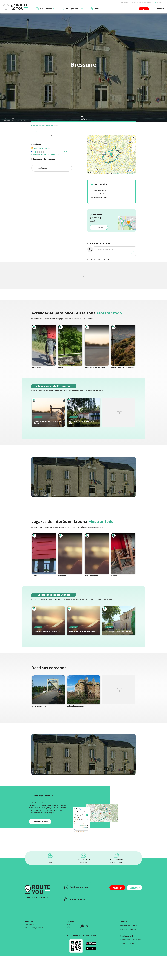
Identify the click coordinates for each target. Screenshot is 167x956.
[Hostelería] (70, 553)
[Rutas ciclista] (44, 345)
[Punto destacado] (97, 553)
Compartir (37, 135)
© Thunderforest (116, 173)
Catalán (65, 152)
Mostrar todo (109, 313)
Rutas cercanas (98, 227)
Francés (34, 154)
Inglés (40, 154)
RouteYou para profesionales (141, 3)
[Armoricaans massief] (48, 689)
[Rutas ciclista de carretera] (97, 345)
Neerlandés (55, 154)
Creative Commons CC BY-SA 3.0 (19, 120)
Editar (50, 135)
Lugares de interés (36, 125)
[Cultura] (123, 553)
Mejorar (144, 9)
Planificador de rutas (40, 822)
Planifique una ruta (78, 887)
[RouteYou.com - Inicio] (19, 7)
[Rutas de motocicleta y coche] (123, 345)
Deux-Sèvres (49, 125)
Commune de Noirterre (11, 119)
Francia (43, 125)
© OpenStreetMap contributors (128, 173)
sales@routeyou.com (129, 929)
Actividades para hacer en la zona (105, 190)
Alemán (58, 152)
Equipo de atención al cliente (131, 940)
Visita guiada (124, 3)
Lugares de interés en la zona (104, 194)
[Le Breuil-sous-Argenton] (83, 689)
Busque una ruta (77, 899)
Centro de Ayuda (127, 943)
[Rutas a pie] (70, 345)
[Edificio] (44, 553)
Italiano (46, 154)
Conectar (134, 887)
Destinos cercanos (100, 197)
